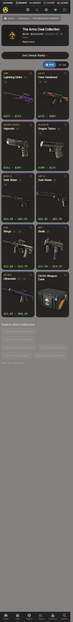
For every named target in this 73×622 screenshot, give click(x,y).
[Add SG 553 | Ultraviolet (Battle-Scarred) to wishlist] (30, 275)
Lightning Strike (13, 77)
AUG (6, 227)
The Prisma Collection (16, 355)
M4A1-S (8, 176)
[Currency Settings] (46, 10)
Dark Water (10, 180)
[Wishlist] (55, 10)
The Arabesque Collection (19, 331)
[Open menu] (65, 10)
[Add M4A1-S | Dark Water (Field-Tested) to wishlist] (30, 176)
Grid (51, 64)
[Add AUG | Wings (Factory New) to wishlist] (30, 227)
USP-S (41, 176)
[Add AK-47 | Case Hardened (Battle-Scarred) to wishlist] (65, 73)
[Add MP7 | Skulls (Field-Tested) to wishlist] (65, 227)
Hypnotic (9, 128)
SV (6, 82)
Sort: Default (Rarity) (33, 55)
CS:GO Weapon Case (47, 277)
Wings (7, 231)
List (64, 64)
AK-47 (41, 73)
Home (11, 18)
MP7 (40, 227)
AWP (6, 73)
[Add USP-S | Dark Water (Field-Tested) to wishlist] (65, 176)
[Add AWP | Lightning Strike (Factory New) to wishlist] (30, 73)
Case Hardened (47, 77)
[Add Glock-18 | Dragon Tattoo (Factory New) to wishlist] (65, 124)
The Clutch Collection (53, 347)
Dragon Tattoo (47, 128)
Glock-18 (43, 124)
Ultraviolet (10, 278)
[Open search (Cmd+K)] (37, 10)
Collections (23, 18)
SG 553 (8, 275)
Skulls (41, 231)
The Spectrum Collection (50, 355)
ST (25, 77)
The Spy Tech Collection (18, 339)
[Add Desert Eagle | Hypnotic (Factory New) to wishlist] (30, 124)
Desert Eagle (12, 124)
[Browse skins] (28, 10)
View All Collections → (13, 362)
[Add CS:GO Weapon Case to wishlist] (65, 275)
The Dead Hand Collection (19, 347)
